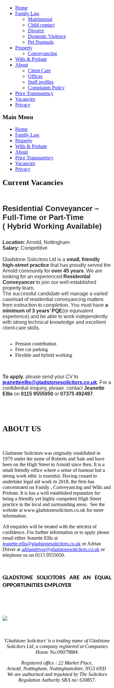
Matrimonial (40, 19)
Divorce (36, 30)
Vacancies (25, 99)
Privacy (22, 104)
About (21, 65)
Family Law (27, 13)
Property (23, 47)
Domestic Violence (47, 36)
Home (21, 7)
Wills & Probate (31, 59)
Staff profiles (41, 82)
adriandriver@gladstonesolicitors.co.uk (60, 549)
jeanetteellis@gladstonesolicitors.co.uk (50, 382)
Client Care (39, 70)
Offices (35, 76)
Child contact (41, 25)
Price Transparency (34, 93)
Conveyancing (42, 53)
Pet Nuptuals (41, 42)
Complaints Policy (46, 87)
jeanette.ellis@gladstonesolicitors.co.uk (42, 543)
